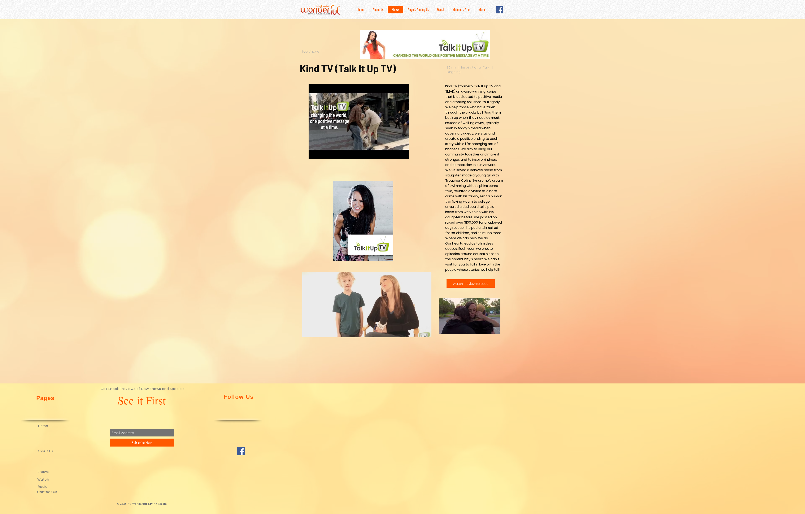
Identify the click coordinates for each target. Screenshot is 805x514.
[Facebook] (499, 9)
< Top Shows (309, 51)
